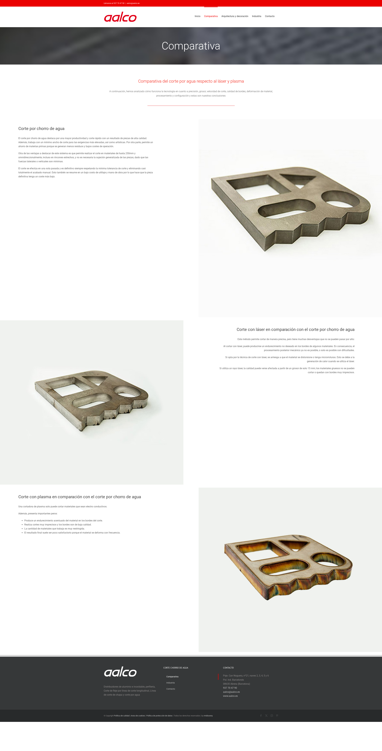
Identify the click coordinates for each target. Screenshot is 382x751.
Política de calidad (121, 716)
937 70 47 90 (230, 687)
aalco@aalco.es (133, 3)
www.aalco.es (230, 696)
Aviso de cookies (138, 716)
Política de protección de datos (159, 716)
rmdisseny (208, 716)
